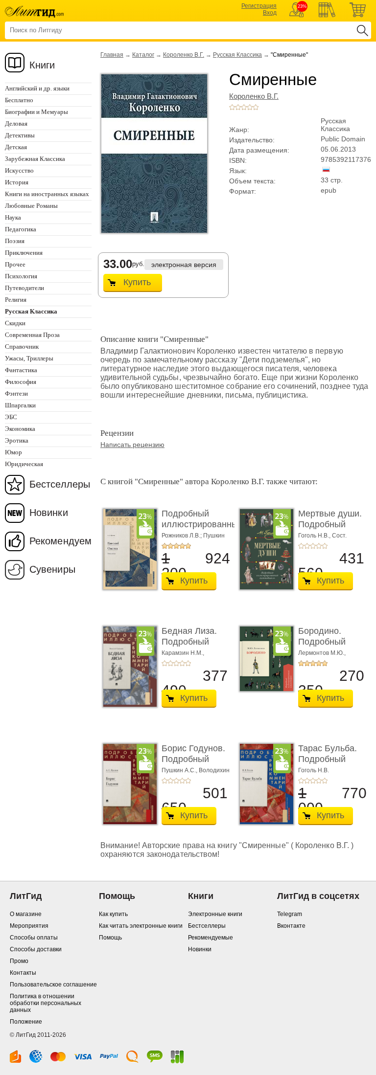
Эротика (16, 440)
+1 (232, 107)
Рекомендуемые (210, 937)
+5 (255, 107)
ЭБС (11, 417)
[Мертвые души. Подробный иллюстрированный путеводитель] (264, 549)
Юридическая (24, 464)
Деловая (16, 123)
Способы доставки (36, 949)
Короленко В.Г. (183, 54)
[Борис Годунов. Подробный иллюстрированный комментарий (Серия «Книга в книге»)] (127, 784)
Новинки (48, 512)
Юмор (13, 452)
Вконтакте (291, 925)
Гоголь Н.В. (313, 770)
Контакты (23, 972)
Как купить (113, 914)
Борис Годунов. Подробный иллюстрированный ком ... (202, 764)
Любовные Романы (31, 205)
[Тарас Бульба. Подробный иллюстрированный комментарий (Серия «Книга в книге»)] (264, 784)
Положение (26, 1021)
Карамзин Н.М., (183, 652)
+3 (244, 107)
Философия (20, 381)
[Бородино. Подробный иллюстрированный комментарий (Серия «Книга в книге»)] (264, 659)
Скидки (15, 323)
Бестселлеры (59, 484)
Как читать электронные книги (141, 925)
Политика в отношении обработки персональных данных (45, 1003)
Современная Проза (32, 334)
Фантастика (21, 370)
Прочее (15, 264)
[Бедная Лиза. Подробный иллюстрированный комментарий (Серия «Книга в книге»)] (127, 667)
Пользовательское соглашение (53, 984)
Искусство (19, 170)
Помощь (110, 937)
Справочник (22, 346)
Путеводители (24, 287)
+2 (238, 107)
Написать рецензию (132, 444)
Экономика (20, 428)
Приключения (24, 252)
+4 (250, 107)
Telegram (289, 914)
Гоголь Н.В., (315, 535)
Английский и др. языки (37, 88)
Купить (137, 282)
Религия (15, 299)
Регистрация (259, 5)
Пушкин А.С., (180, 770)
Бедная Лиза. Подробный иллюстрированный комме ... (202, 647)
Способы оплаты (34, 937)
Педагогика (20, 229)
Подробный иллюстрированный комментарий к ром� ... (202, 529)
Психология (21, 276)
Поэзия (14, 241)
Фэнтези (16, 393)
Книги (42, 65)
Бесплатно (19, 100)
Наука (13, 217)
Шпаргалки (20, 405)
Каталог (143, 54)
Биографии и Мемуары (36, 111)
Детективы (20, 135)
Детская (16, 147)
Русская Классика (237, 54)
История (16, 182)
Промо (19, 961)
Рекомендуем (60, 541)
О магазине (26, 914)
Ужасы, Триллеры (29, 358)
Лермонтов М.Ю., (322, 652)
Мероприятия (29, 925)
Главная (111, 54)
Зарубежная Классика (35, 158)
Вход (270, 12)
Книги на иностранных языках (47, 194)
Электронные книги (215, 914)
